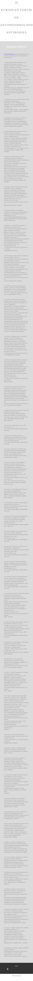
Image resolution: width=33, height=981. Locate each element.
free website (16, 975)
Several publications (9, 54)
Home (16, 966)
